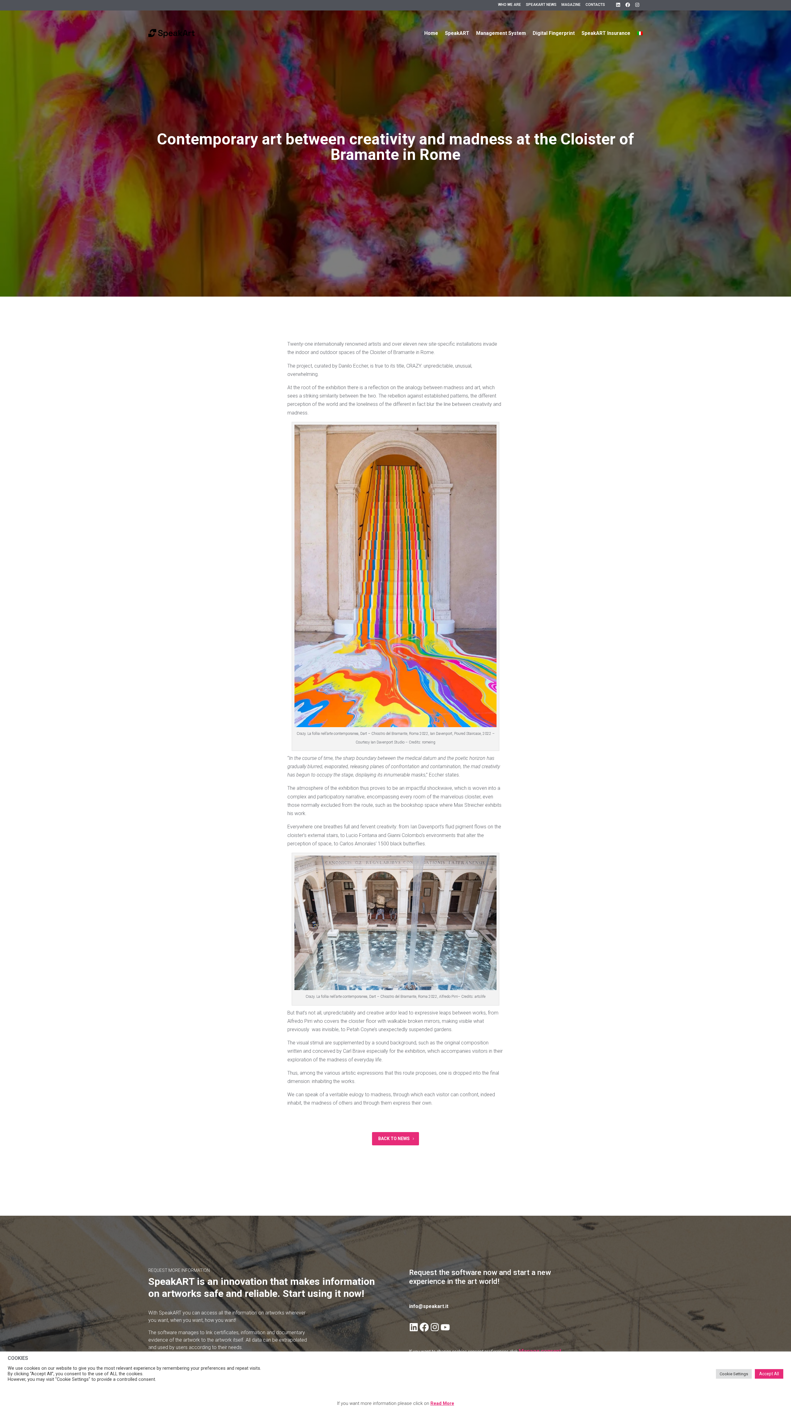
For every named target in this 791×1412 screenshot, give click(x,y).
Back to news (394, 1138)
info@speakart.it (428, 1306)
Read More (442, 1403)
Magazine (571, 4)
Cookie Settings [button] (734, 1374)
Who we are (509, 4)
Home (431, 33)
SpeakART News (541, 4)
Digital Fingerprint (554, 33)
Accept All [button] (769, 1373)
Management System (501, 33)
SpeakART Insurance (606, 33)
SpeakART (457, 33)
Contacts (595, 4)
